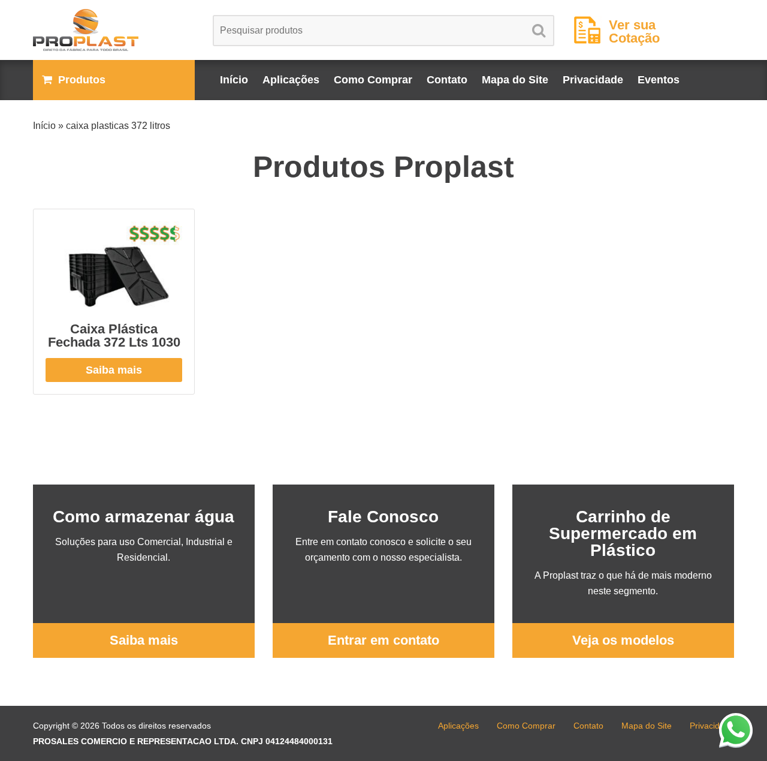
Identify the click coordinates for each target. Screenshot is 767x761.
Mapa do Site (515, 80)
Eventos (659, 80)
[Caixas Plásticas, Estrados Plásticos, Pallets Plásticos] (114, 30)
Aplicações (290, 80)
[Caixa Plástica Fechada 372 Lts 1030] (114, 266)
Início (234, 80)
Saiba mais (114, 370)
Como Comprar (373, 80)
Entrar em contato (383, 640)
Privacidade (593, 80)
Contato (447, 80)
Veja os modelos (623, 640)
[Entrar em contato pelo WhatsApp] (736, 730)
